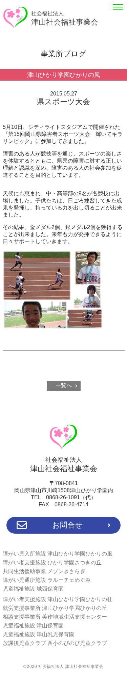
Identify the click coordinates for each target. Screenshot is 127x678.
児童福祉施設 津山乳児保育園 (39, 634)
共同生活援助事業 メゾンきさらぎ (44, 571)
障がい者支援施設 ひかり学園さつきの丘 (52, 562)
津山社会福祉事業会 (64, 18)
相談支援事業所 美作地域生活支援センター (55, 617)
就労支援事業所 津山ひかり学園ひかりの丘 (55, 608)
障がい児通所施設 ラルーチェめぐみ (47, 580)
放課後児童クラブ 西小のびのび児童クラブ (55, 643)
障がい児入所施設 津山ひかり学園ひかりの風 (57, 554)
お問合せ (67, 525)
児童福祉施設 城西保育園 (33, 589)
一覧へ (64, 385)
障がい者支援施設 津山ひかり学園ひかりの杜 (57, 599)
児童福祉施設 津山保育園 (33, 625)
